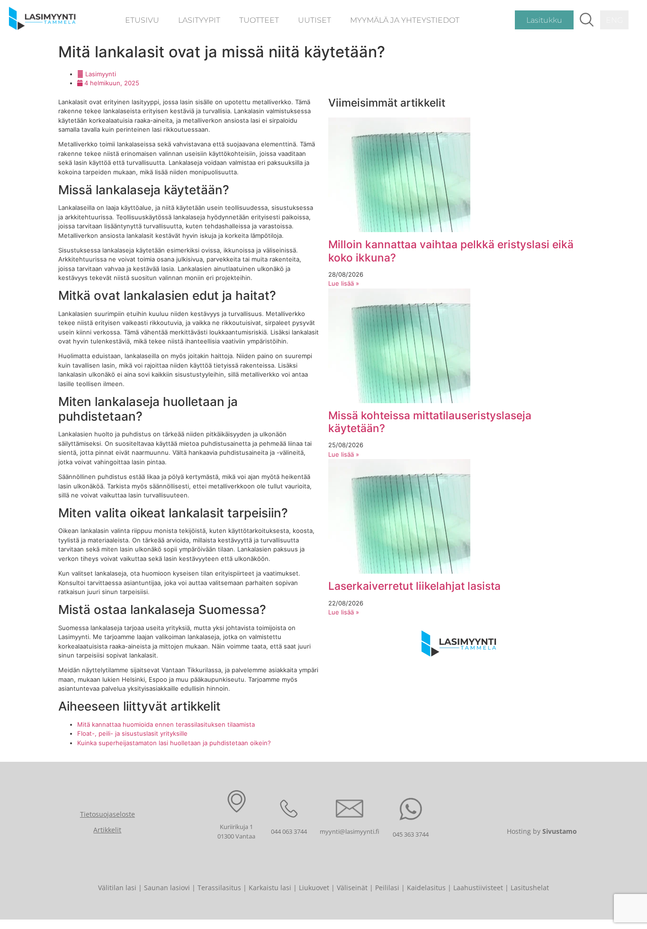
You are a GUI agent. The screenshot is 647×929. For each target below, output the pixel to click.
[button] (586, 19)
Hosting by (542, 831)
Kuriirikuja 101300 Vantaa (236, 831)
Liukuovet (314, 887)
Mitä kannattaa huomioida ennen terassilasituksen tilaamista (166, 724)
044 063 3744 (289, 831)
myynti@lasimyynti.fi (349, 831)
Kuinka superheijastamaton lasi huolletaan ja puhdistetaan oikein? (174, 743)
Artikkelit (107, 829)
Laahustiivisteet (478, 887)
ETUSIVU (142, 20)
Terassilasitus (219, 887)
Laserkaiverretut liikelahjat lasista (414, 585)
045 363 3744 (411, 834)
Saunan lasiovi (167, 887)
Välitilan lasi (117, 887)
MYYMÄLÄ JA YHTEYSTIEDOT (404, 20)
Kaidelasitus (426, 887)
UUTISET (314, 20)
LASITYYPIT (199, 20)
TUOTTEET (259, 20)
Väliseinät (352, 887)
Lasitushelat (530, 887)
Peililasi (387, 887)
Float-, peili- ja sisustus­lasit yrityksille (132, 733)
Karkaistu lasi (270, 887)
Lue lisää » (343, 283)
